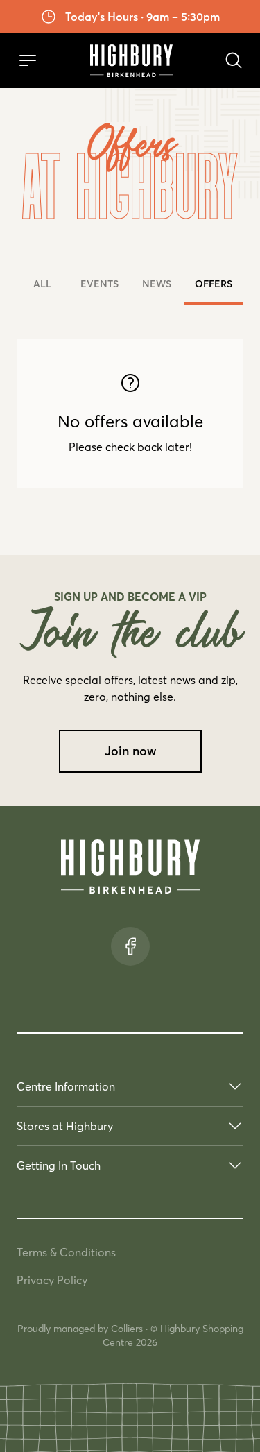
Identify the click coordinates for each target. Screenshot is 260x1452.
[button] (28, 60)
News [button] (156, 283)
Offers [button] (213, 283)
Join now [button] (130, 751)
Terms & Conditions (66, 1252)
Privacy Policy (52, 1280)
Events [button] (99, 283)
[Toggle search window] (233, 60)
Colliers (127, 1328)
